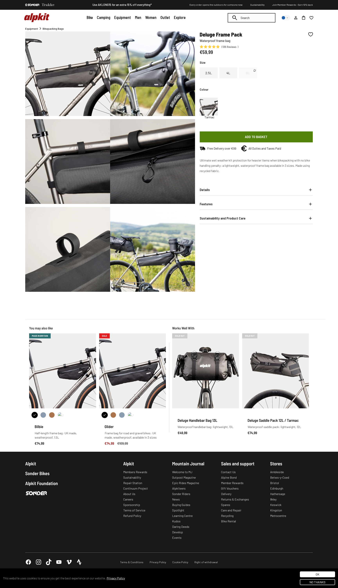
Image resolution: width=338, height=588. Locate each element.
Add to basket (256, 137)
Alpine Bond (229, 477)
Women (150, 17)
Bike (90, 17)
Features (206, 204)
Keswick (275, 505)
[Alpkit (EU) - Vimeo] (69, 562)
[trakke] (48, 5)
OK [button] (317, 574)
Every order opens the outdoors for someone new (216, 4)
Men (138, 17)
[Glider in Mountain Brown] (113, 415)
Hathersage (277, 494)
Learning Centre (182, 516)
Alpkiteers (179, 488)
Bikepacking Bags (53, 28)
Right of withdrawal (206, 562)
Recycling (227, 516)
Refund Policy (132, 516)
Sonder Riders (181, 494)
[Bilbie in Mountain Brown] (52, 415)
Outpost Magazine (184, 477)
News (176, 499)
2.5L (208, 73)
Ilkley (273, 499)
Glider (109, 426)
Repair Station (132, 483)
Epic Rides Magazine (185, 483)
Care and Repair (231, 510)
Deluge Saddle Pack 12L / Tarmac (273, 420)
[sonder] (32, 5)
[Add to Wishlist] (310, 34)
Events (177, 537)
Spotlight (178, 510)
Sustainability (257, 4)
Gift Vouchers (230, 488)
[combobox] (251, 17)
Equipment (122, 17)
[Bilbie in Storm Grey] (43, 415)
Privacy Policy (158, 562)
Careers (128, 499)
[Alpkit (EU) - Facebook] (28, 562)
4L (228, 73)
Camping (103, 17)
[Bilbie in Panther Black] (34, 415)
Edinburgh (276, 488)
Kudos (176, 521)
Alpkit (30, 463)
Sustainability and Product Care (222, 218)
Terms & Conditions (131, 562)
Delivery (226, 494)
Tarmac (209, 117)
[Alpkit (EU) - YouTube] (59, 562)
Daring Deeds (180, 526)
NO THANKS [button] (317, 582)
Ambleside (277, 472)
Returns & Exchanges (235, 499)
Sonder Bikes (37, 473)
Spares (225, 505)
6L (248, 73)
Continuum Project (135, 488)
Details (205, 189)
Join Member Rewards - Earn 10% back (292, 4)
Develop (177, 532)
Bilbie (39, 426)
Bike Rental (228, 521)
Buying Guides (181, 505)
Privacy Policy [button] (116, 578)
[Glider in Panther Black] (105, 415)
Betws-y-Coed (279, 477)
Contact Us (228, 472)
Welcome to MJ (182, 472)
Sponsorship (131, 505)
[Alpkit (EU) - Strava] (79, 562)
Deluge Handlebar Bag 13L (197, 420)
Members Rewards (135, 472)
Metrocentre (278, 516)
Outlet (165, 17)
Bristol (274, 483)
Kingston (276, 510)
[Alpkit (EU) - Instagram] (38, 562)
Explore (180, 17)
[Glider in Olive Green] (130, 415)
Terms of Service (134, 510)
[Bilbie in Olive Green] (60, 415)
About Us (129, 494)
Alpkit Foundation (41, 483)
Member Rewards (232, 483)
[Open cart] (303, 17)
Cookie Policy (180, 562)
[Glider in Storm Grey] (122, 415)
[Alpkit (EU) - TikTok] (49, 562)
